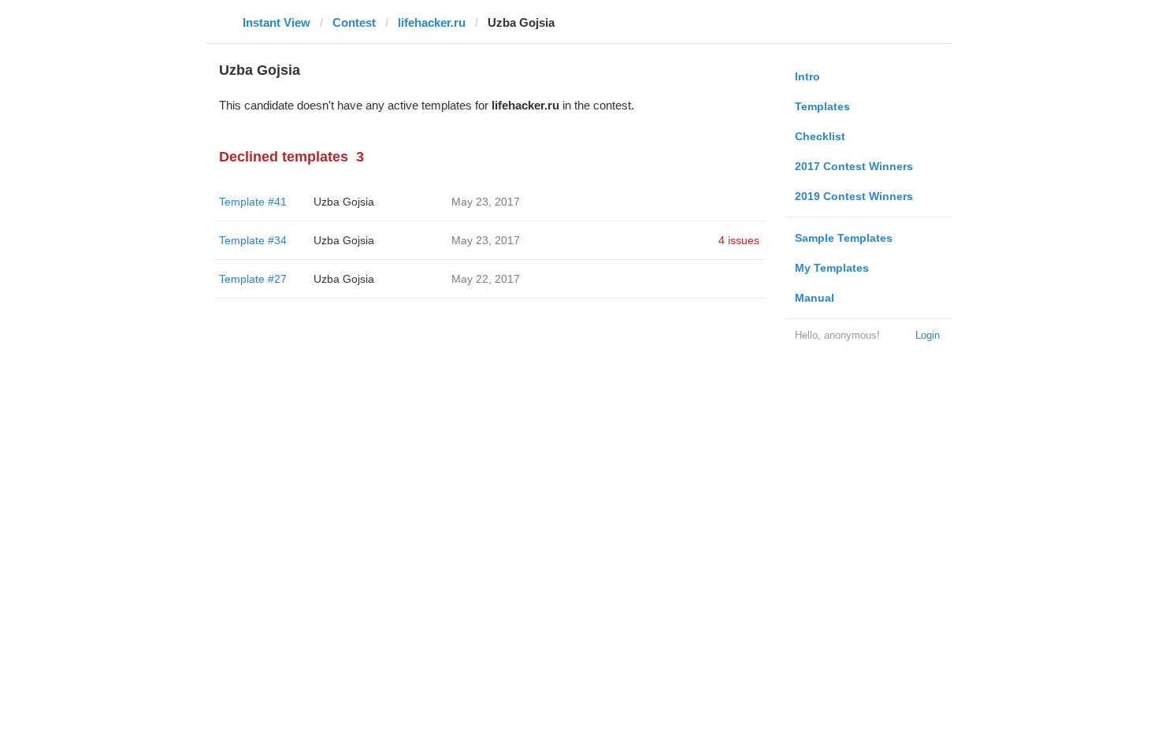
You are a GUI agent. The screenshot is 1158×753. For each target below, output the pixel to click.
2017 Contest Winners (854, 166)
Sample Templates (844, 238)
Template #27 (253, 279)
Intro (807, 76)
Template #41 (253, 201)
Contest (354, 22)
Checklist (820, 136)
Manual (814, 297)
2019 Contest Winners (854, 196)
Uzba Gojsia (344, 201)
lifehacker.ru (432, 22)
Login (927, 335)
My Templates (832, 268)
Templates (822, 106)
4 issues (738, 240)
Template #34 (253, 240)
